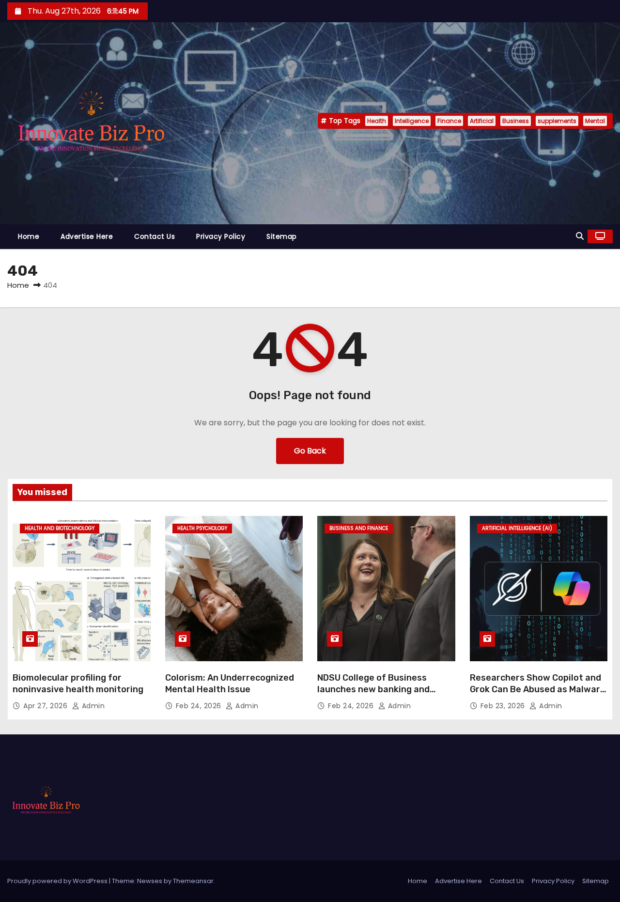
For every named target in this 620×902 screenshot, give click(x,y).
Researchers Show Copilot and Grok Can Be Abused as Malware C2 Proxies (537, 689)
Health (376, 121)
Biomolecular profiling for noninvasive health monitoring (78, 683)
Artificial (482, 121)
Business (515, 121)
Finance (449, 121)
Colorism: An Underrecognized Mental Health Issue (229, 683)
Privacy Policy (220, 236)
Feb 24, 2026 (200, 706)
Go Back (310, 450)
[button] (580, 236)
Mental (595, 121)
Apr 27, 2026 (46, 706)
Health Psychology (202, 528)
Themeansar (193, 881)
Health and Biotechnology (59, 528)
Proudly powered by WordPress (58, 881)
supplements (557, 121)
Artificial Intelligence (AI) (517, 528)
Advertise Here (87, 236)
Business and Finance (358, 528)
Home (28, 236)
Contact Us (154, 236)
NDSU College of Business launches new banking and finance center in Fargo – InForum (373, 695)
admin (92, 706)
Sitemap (281, 236)
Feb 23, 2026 (503, 706)
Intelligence (412, 121)
